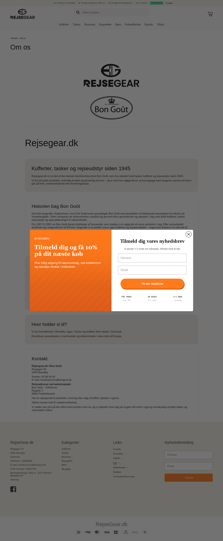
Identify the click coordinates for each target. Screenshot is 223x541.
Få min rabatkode (152, 283)
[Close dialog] (188, 234)
